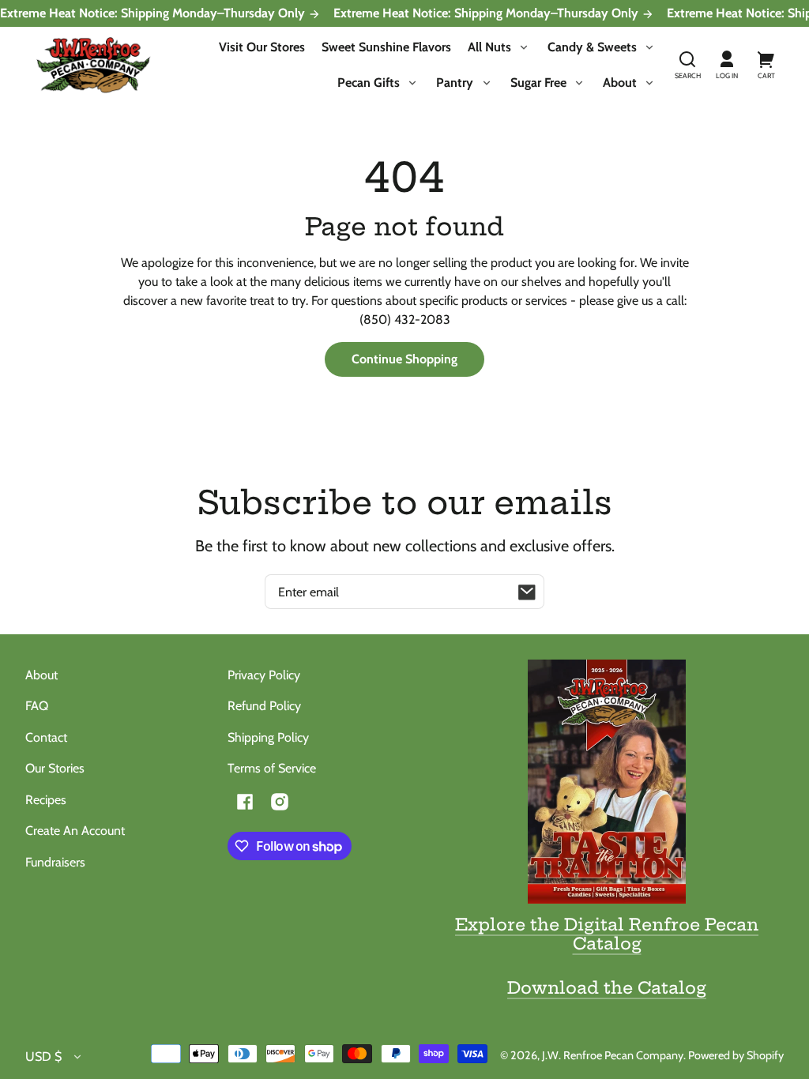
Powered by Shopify (736, 1055)
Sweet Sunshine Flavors (386, 47)
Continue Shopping (404, 359)
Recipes (45, 799)
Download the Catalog (606, 987)
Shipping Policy (268, 737)
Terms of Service (272, 768)
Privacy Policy (264, 674)
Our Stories (55, 768)
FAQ (36, 705)
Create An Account (75, 830)
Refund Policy (264, 705)
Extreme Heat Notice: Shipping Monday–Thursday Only (154, 13)
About (41, 674)
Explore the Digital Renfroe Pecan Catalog (606, 933)
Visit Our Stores (262, 47)
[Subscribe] (527, 591)
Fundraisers (55, 862)
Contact (46, 737)
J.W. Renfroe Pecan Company (612, 1055)
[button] (687, 65)
